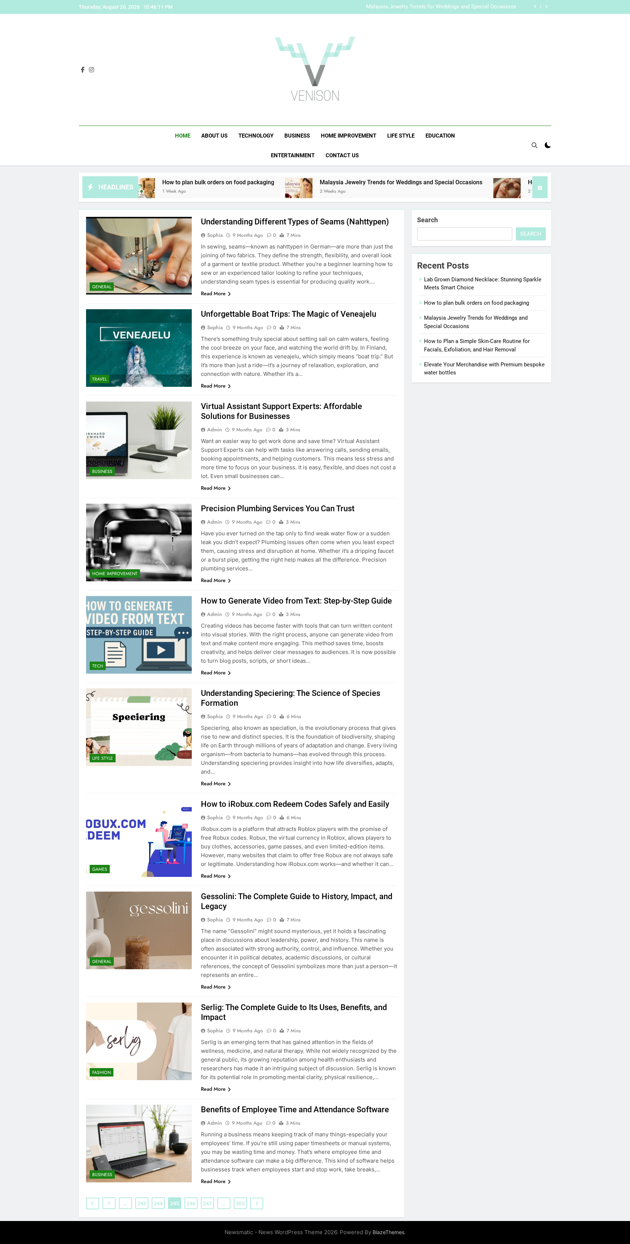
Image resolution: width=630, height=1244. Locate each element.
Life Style (401, 135)
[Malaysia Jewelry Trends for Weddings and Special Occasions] (243, 191)
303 (240, 1203)
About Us (214, 135)
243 (141, 1203)
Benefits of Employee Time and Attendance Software (295, 1109)
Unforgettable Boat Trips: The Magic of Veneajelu (288, 314)
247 (207, 1203)
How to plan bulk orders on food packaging (163, 182)
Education (440, 135)
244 (158, 1203)
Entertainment (293, 155)
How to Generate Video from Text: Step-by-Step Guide (296, 600)
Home (182, 135)
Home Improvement (348, 135)
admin (214, 429)
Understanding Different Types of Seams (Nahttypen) (295, 221)
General (101, 287)
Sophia (215, 235)
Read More (213, 293)
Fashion (101, 1072)
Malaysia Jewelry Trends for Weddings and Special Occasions (441, 7)
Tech (97, 666)
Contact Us (342, 155)
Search (427, 220)
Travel (99, 379)
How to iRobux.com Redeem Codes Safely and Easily (295, 804)
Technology (255, 135)
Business (297, 135)
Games (99, 869)
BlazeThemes (388, 1232)
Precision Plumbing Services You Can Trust (277, 508)
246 (191, 1203)
